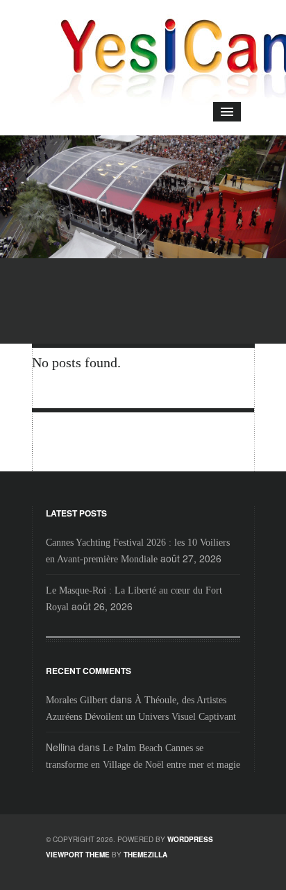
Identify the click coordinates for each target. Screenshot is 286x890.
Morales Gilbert (77, 700)
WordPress (190, 839)
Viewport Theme (78, 854)
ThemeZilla (145, 854)
